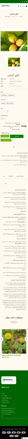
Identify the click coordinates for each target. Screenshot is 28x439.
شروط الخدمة (5, 400)
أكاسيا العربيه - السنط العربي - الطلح (11, 355)
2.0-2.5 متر (11, 95)
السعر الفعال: (3, 78)
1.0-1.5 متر (3, 95)
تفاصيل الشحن (20, 176)
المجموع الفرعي (4, 115)
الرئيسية (21, 16)
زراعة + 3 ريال (10, 103)
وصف (3, 176)
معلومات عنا (4, 395)
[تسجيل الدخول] (23, 1)
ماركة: (2, 81)
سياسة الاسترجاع (5, 402)
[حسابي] (25, 1)
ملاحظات (11, 176)
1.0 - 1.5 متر (14, 16)
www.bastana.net (7, 416)
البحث (3, 393)
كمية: (2, 108)
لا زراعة (3, 103)
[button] (24, 438)
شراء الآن (17, 136)
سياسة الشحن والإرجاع (6, 397)
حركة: (2, 83)
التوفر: (2, 86)
